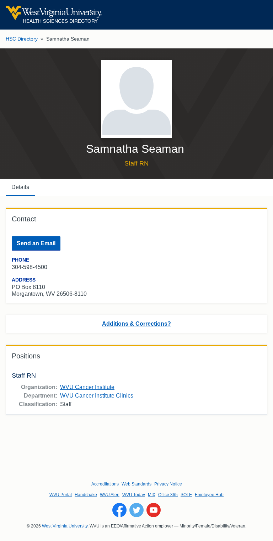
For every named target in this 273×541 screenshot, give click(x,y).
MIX (151, 494)
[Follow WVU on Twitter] (136, 510)
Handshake (86, 494)
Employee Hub (209, 494)
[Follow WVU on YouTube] (153, 510)
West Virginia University (64, 526)
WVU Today (133, 494)
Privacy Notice (168, 484)
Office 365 (168, 494)
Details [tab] (20, 187)
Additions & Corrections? (136, 324)
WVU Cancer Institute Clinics (96, 396)
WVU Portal (60, 494)
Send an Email (36, 243)
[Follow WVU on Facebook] (119, 510)
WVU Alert (109, 494)
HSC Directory (22, 39)
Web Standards (136, 484)
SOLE (186, 494)
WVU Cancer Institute (87, 387)
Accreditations (105, 484)
